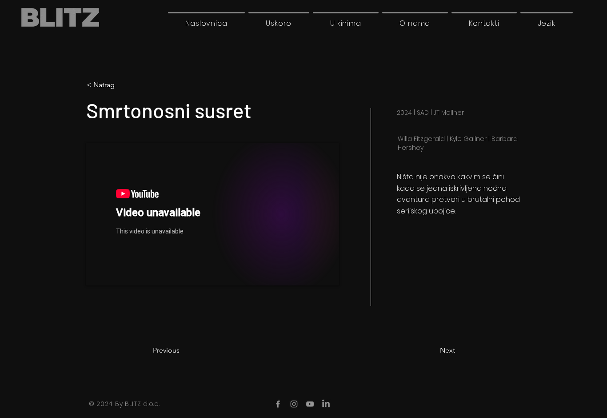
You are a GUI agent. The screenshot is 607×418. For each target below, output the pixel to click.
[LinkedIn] (326, 404)
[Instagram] (294, 404)
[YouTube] (310, 404)
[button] (546, 23)
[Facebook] (278, 404)
